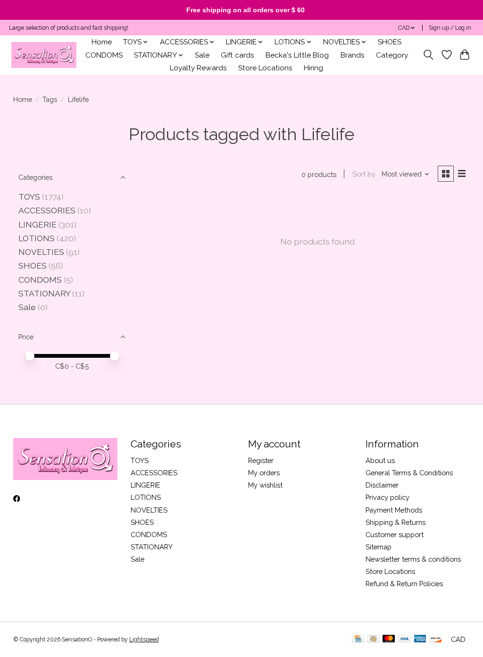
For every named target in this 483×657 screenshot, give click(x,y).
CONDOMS (104, 55)
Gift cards (237, 55)
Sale (202, 55)
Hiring (313, 68)
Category (392, 55)
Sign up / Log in (450, 28)
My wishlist (265, 485)
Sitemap (378, 547)
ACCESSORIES (46, 210)
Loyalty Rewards (198, 68)
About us (380, 460)
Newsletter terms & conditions (413, 559)
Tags (49, 99)
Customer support (395, 535)
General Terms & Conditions (409, 473)
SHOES (389, 42)
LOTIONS (36, 238)
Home (102, 42)
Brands (353, 55)
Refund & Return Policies (404, 584)
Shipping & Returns (395, 522)
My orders (264, 473)
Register (261, 460)
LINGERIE (37, 224)
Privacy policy (387, 497)
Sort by (363, 174)
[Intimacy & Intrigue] (43, 55)
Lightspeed (144, 639)
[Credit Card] (358, 639)
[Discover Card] (436, 639)
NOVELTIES (41, 252)
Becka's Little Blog (297, 55)
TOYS (29, 197)
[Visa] (404, 639)
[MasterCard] (389, 639)
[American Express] (420, 639)
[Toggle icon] (428, 54)
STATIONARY (44, 293)
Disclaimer (382, 485)
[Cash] (373, 639)
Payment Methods (394, 510)
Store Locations (265, 68)
